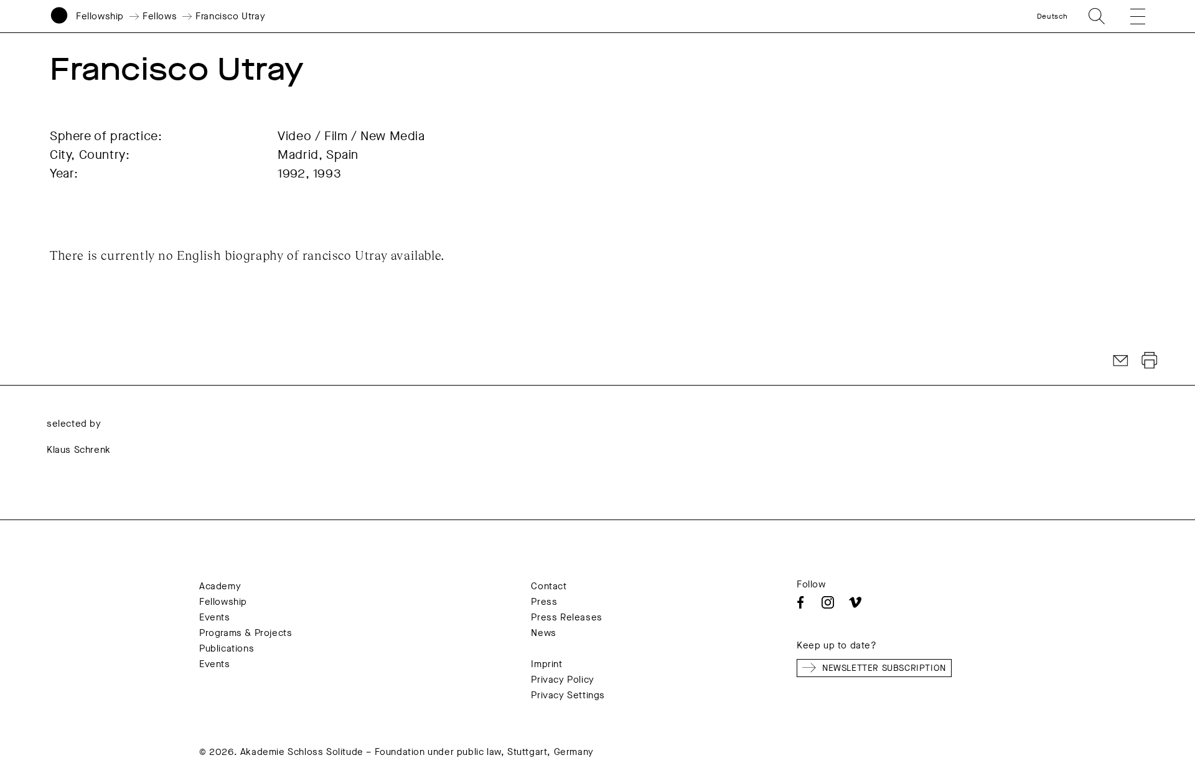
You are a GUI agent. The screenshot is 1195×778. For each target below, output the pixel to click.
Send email (1121, 360)
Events (214, 617)
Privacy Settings (568, 695)
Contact (548, 586)
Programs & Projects (245, 633)
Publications (226, 648)
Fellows (160, 16)
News (543, 633)
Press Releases (566, 617)
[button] (1129, 16)
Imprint (546, 664)
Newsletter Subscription (884, 668)
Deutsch (1052, 16)
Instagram (828, 602)
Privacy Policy (562, 679)
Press (544, 601)
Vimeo (855, 602)
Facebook (800, 602)
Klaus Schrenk (79, 450)
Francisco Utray (230, 16)
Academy (220, 586)
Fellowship (100, 16)
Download (1149, 360)
